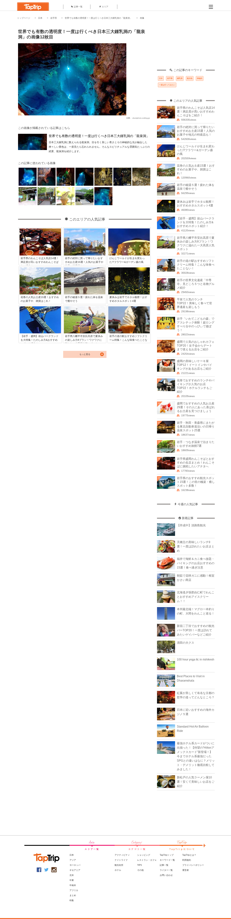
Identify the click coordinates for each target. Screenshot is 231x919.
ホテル (118, 870)
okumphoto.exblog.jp (141, 118)
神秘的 (199, 78)
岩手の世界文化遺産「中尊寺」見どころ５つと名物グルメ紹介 (195, 284)
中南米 (72, 885)
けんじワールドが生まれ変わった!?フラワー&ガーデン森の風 (195, 150)
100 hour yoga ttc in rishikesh (195, 659)
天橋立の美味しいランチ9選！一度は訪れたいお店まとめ (195, 546)
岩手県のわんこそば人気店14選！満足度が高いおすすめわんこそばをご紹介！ (196, 111)
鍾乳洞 (179, 78)
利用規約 (186, 860)
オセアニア (74, 870)
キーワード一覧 (167, 860)
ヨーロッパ (74, 865)
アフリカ (73, 890)
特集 (71, 900)
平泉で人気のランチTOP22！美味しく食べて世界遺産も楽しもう (194, 303)
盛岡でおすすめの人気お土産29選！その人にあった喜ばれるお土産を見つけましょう (196, 407)
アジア (72, 860)
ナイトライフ (121, 860)
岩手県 (53, 18)
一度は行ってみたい (167, 85)
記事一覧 (78, 6)
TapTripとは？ (189, 855)
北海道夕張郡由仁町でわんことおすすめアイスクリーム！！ (195, 597)
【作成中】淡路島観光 (191, 525)
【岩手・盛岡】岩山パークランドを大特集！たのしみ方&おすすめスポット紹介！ (195, 222)
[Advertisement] (186, 46)
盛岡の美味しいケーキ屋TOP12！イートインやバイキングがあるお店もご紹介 (194, 365)
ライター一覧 (166, 870)
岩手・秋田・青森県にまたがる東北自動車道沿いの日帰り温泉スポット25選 (195, 426)
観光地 (189, 78)
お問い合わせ (166, 875)
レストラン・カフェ (147, 860)
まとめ (72, 895)
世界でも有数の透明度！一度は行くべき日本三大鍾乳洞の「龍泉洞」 (98, 18)
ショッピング (143, 855)
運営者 (185, 870)
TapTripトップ (167, 855)
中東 (71, 880)
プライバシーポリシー (193, 865)
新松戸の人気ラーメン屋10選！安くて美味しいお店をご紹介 (195, 782)
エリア (105, 6)
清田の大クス (185, 642)
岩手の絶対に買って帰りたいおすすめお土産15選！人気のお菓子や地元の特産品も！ (196, 130)
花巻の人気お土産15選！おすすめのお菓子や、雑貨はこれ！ (196, 169)
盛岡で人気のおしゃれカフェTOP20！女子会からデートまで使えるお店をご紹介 (195, 345)
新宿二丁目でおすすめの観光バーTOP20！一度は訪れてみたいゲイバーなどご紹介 (195, 630)
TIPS (139, 865)
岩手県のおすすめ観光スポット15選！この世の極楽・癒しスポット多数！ (196, 482)
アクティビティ (122, 855)
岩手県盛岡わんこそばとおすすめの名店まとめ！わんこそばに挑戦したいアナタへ (195, 462)
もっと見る (84, 354)
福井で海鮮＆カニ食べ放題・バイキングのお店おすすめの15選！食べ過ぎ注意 (195, 563)
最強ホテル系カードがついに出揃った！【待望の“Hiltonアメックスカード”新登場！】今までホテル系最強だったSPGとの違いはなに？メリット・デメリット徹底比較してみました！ (196, 756)
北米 (71, 875)
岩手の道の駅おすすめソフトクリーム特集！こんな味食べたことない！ (195, 264)
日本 (40, 18)
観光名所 (119, 865)
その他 (140, 870)
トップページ (23, 18)
